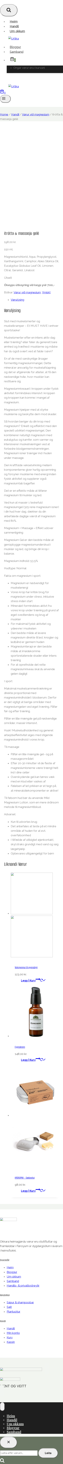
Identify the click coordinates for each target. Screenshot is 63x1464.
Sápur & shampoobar (20, 1302)
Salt (9, 1307)
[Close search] (8, 1442)
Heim (14, 21)
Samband (16, 51)
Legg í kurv (28, 980)
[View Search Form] (8, 10)
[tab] (35, 300)
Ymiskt (46, 292)
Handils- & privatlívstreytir (23, 1285)
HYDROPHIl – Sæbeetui (25, 1177)
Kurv (10, 1337)
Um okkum (17, 31)
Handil (14, 26)
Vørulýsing (17, 299)
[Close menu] (2, 1406)
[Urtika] (13, 38)
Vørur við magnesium (27, 292)
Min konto (13, 1333)
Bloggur (15, 47)
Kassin (11, 1342)
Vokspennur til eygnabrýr (26, 967)
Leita (48, 1453)
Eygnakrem (20, 1047)
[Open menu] (5, 99)
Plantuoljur (13, 1311)
